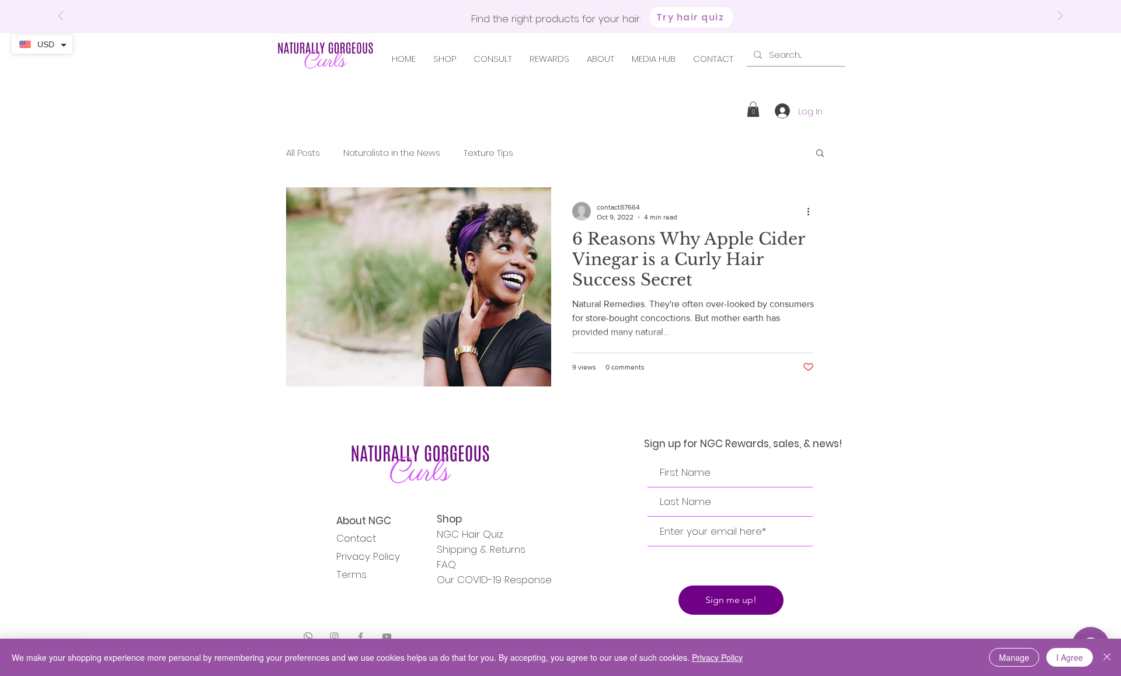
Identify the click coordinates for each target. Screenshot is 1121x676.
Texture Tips (488, 153)
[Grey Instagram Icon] (334, 636)
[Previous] (60, 16)
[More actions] (812, 211)
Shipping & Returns (481, 549)
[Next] (1060, 16)
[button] (753, 109)
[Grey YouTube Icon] (386, 636)
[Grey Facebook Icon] (360, 636)
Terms (351, 574)
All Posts (303, 153)
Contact (356, 538)
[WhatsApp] (308, 636)
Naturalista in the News (391, 153)
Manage (1014, 657)
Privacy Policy (368, 556)
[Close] (1107, 657)
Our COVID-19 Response (494, 580)
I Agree (1069, 657)
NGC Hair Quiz (470, 534)
